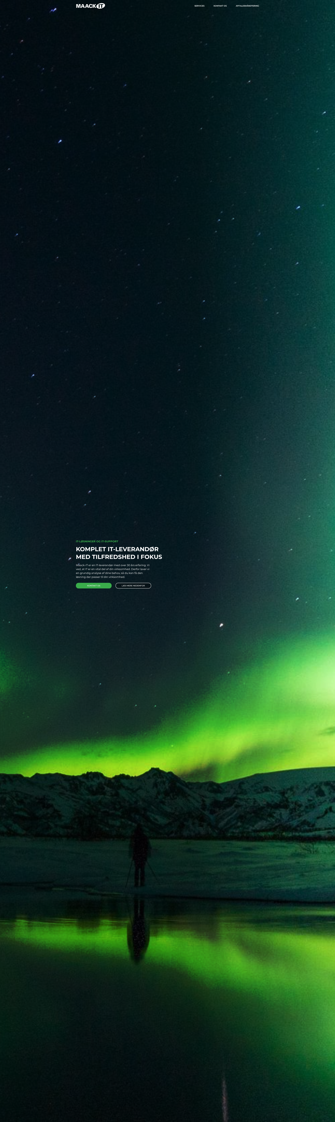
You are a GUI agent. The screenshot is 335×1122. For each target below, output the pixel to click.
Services (199, 6)
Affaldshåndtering (247, 6)
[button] (133, 585)
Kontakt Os (220, 6)
